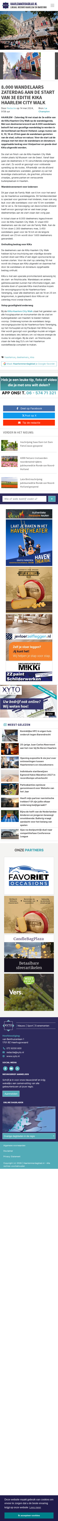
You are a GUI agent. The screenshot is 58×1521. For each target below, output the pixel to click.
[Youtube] (12, 1068)
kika (32, 357)
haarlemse (10, 357)
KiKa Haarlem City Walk (20, 311)
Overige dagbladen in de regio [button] (19, 1136)
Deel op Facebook (31, 408)
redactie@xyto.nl (15, 1052)
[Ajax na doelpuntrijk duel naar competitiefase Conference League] (10, 834)
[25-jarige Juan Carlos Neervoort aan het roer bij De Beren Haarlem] (10, 749)
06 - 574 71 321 (41, 392)
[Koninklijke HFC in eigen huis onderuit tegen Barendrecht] (10, 735)
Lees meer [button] (35, 1507)
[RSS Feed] (18, 1068)
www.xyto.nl (12, 1056)
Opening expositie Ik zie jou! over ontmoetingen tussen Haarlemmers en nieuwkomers (38, 761)
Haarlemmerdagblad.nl (23, 4)
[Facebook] (5, 1068)
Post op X (30, 415)
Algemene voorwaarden (14, 1145)
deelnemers (23, 357)
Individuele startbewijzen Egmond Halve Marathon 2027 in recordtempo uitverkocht (37, 774)
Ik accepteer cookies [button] (29, 1515)
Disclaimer (8, 1151)
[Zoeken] (52, 499)
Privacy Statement (11, 1156)
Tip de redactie (31, 422)
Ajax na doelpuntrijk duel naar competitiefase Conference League (36, 833)
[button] (1, 65)
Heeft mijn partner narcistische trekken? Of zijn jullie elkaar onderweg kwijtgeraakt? (37, 801)
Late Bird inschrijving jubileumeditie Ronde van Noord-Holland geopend (37, 483)
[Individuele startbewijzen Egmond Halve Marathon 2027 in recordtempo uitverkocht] (10, 776)
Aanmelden (10, 1093)
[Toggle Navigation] (52, 5)
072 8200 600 (13, 1048)
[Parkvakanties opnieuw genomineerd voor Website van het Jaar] (10, 789)
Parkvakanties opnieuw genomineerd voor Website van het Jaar (37, 788)
